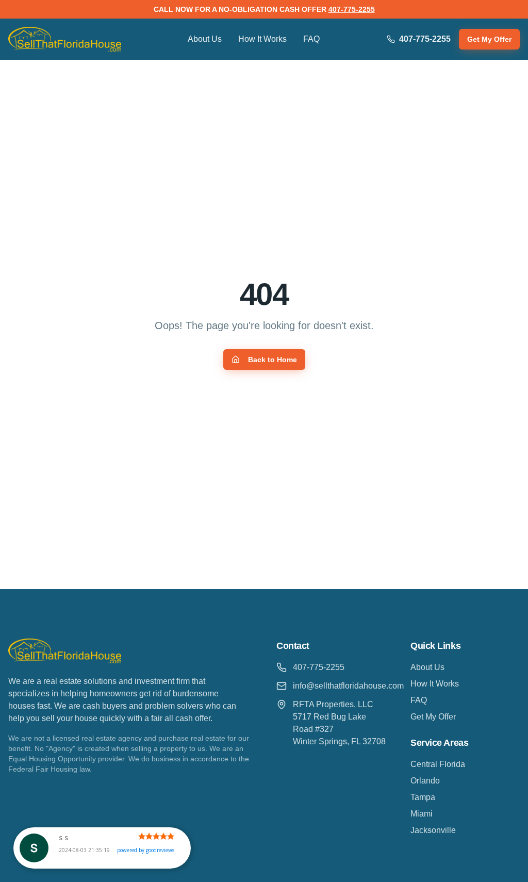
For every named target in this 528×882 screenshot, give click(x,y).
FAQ (311, 39)
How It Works (262, 39)
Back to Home (272, 359)
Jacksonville (433, 830)
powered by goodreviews (145, 850)
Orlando (425, 780)
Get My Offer (489, 39)
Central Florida (437, 764)
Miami (421, 813)
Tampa (422, 797)
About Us (205, 39)
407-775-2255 (351, 9)
